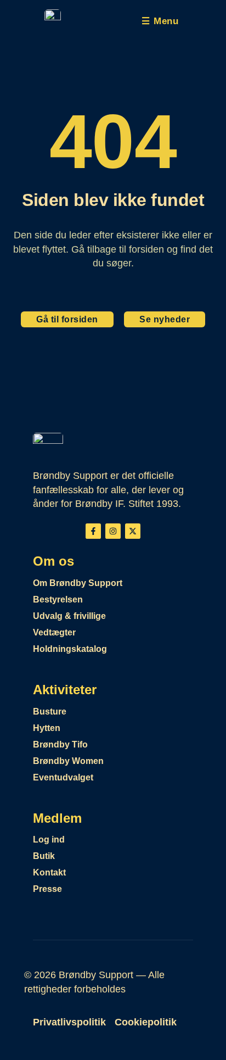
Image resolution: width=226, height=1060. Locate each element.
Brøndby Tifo (60, 744)
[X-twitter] (132, 531)
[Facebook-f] (93, 531)
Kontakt (49, 872)
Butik (44, 856)
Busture (49, 711)
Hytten (46, 728)
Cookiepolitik (146, 1022)
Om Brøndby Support (77, 583)
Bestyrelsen (58, 599)
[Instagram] (113, 531)
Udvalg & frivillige (69, 616)
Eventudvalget (63, 777)
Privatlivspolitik (69, 1022)
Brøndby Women (68, 761)
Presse (47, 889)
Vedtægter (54, 632)
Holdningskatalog (70, 649)
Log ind (49, 839)
